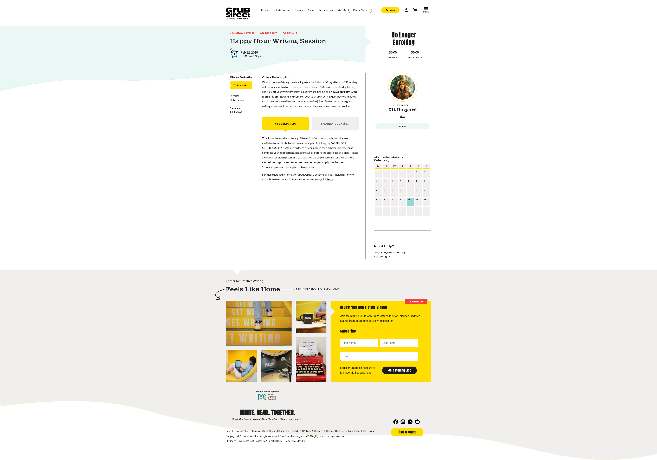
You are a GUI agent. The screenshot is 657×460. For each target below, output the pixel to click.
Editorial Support (282, 10)
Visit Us (342, 10)
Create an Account (361, 367)
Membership (326, 10)
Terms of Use (259, 431)
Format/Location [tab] (335, 123)
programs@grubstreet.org (389, 252)
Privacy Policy (241, 431)
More (402, 116)
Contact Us (332, 431)
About (311, 10)
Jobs (228, 431)
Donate (390, 10)
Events (299, 10)
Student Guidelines (279, 431)
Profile (402, 126)
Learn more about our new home (317, 289)
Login (343, 367)
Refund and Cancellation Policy (357, 431)
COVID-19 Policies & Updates (307, 431)
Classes (264, 10)
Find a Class (360, 10)
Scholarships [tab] (286, 123)
